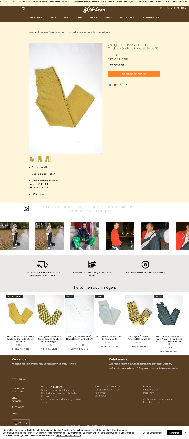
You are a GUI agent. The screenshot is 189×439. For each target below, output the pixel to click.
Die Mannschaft (49, 396)
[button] (55, 17)
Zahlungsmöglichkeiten (106, 389)
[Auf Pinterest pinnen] (115, 85)
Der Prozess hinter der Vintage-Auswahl (62, 399)
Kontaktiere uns (151, 389)
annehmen (174, 432)
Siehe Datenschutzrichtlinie (68, 435)
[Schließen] (185, 433)
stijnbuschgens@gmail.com (158, 398)
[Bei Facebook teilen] (109, 85)
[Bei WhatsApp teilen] (121, 85)
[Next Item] (183, 236)
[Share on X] (126, 85)
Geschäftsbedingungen (96, 425)
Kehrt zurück (100, 395)
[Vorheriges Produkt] (2, 324)
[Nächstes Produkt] (187, 324)
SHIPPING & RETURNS (118, 59)
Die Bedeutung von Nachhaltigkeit (59, 393)
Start (32, 32)
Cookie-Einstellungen (153, 432)
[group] (94, 324)
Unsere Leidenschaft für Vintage (58, 390)
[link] (161, 7)
